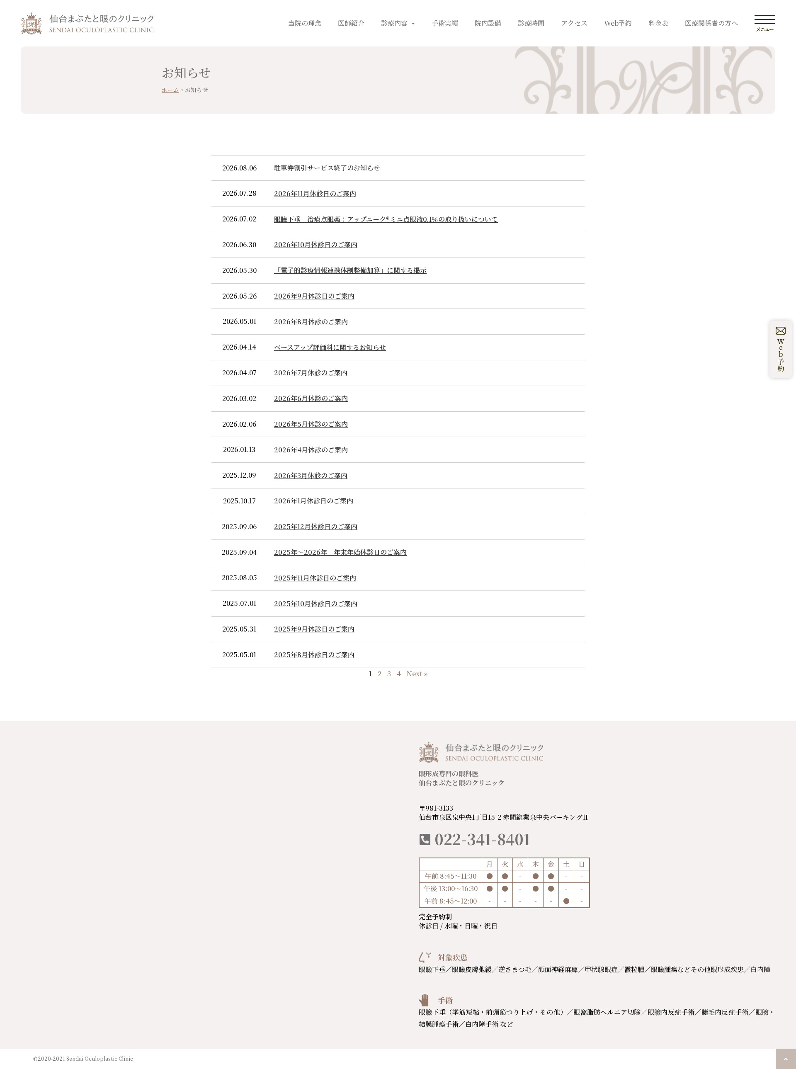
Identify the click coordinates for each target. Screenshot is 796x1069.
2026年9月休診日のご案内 (314, 296)
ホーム (170, 89)
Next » (417, 673)
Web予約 (618, 23)
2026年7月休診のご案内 (310, 372)
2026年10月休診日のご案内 (315, 244)
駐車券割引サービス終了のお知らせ (327, 167)
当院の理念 (304, 23)
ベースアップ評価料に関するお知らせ (330, 347)
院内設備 (488, 23)
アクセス (574, 23)
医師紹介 (351, 23)
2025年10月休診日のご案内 (315, 603)
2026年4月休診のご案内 (311, 449)
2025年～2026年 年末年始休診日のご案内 (340, 552)
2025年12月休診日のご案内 (315, 526)
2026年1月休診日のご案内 (313, 500)
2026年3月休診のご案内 (310, 475)
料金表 (658, 23)
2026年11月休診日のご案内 (315, 193)
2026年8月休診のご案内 (311, 321)
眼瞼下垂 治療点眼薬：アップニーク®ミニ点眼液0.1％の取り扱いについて (386, 219)
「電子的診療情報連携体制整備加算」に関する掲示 (350, 270)
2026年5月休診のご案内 (311, 424)
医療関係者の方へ (711, 23)
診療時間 (531, 23)
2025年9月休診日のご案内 (314, 629)
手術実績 (445, 23)
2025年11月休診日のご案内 (315, 578)
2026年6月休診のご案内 (311, 398)
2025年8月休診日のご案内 (314, 654)
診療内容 (394, 23)
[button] (786, 1059)
